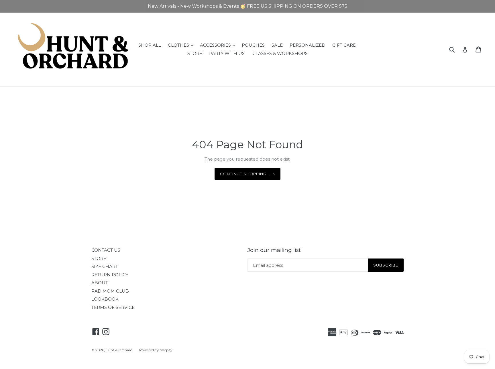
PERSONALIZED (307, 45)
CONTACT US (105, 250)
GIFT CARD (344, 45)
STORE (194, 53)
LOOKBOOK (105, 299)
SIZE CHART (104, 266)
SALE (277, 45)
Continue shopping (243, 173)
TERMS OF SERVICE (113, 307)
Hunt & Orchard (119, 350)
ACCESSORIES (219, 45)
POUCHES (253, 45)
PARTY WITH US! (227, 53)
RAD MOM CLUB (110, 291)
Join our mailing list (274, 250)
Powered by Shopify (155, 350)
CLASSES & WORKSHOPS (280, 53)
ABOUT (99, 282)
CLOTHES (182, 45)
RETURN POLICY (109, 274)
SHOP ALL (149, 45)
